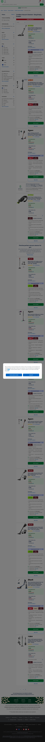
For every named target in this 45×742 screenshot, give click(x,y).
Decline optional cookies (14, 374)
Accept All (31, 374)
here (9, 369)
